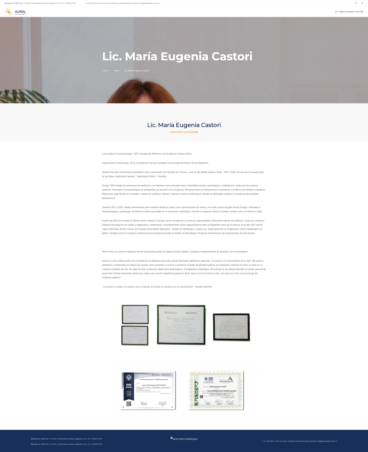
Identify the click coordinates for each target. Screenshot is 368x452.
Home (106, 70)
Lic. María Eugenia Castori (349, 12)
